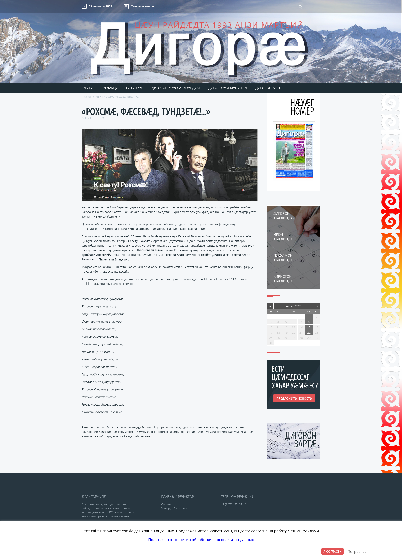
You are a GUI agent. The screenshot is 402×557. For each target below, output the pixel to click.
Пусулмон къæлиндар (284, 257)
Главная (86, 96)
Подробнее (357, 551)
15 (309, 327)
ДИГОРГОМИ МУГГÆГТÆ (228, 88)
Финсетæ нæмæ (142, 6)
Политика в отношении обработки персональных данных (201, 539)
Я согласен (332, 551)
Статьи (97, 96)
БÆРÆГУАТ (135, 88)
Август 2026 (293, 306)
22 (309, 332)
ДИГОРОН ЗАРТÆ (269, 88)
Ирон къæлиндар (284, 236)
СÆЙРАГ (88, 88)
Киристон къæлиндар (284, 278)
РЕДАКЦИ (110, 88)
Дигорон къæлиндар (284, 215)
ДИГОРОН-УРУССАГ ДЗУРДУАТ (176, 88)
